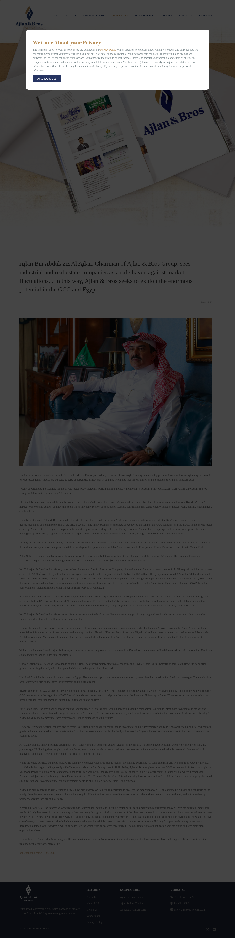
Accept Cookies (46, 78)
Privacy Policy (108, 49)
